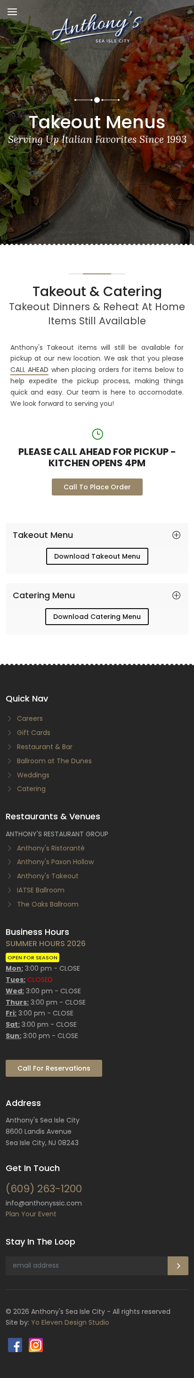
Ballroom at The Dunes (54, 761)
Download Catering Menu (97, 616)
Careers (30, 718)
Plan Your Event (31, 1214)
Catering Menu (44, 595)
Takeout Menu (43, 535)
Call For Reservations (53, 1068)
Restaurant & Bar (45, 746)
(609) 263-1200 (44, 1188)
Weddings (33, 775)
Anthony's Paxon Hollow (55, 861)
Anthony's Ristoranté (51, 848)
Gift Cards (33, 732)
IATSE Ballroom (41, 890)
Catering (31, 788)
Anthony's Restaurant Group (57, 834)
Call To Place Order (97, 487)
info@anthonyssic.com (44, 1203)
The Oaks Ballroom (48, 904)
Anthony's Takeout (48, 876)
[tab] (97, 535)
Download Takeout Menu (97, 556)
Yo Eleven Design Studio (70, 1322)
